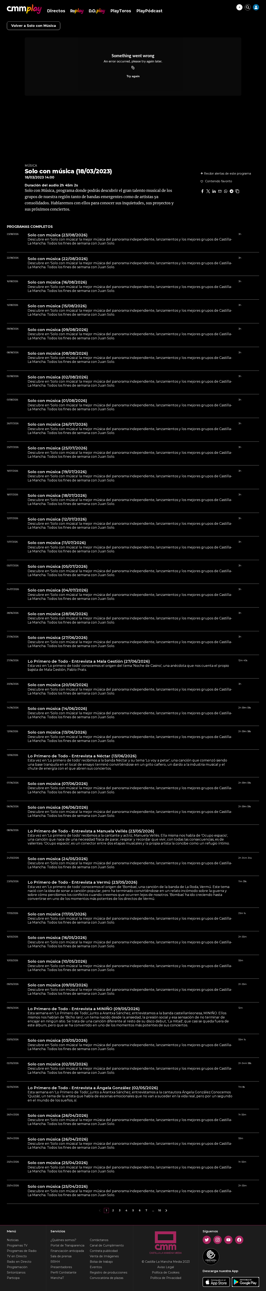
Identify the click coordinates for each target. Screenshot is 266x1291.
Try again (133, 76)
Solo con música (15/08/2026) (57, 306)
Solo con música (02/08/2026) (58, 377)
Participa (13, 1278)
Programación (17, 1267)
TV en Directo (17, 1256)
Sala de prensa (60, 1256)
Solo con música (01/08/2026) (57, 400)
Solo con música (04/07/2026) (58, 590)
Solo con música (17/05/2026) (57, 914)
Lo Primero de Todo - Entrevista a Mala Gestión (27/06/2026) (89, 661)
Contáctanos (99, 1240)
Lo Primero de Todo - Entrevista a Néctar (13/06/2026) (82, 756)
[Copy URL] (133, 67)
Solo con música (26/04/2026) (58, 1115)
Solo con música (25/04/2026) (58, 1163)
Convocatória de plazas (106, 1278)
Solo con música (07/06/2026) (58, 783)
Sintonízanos (16, 1272)
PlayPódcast (149, 11)
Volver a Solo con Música (33, 26)
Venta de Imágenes (104, 1256)
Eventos (96, 1267)
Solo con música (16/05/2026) (57, 937)
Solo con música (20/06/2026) (58, 685)
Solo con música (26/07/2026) (57, 424)
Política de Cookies (165, 1272)
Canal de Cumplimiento (107, 1245)
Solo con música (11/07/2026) (57, 543)
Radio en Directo (19, 1262)
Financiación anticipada (67, 1251)
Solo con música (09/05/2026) (58, 985)
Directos (56, 11)
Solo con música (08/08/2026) (58, 353)
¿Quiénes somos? (63, 1240)
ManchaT (57, 1278)
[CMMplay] (24, 9)
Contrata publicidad (104, 1251)
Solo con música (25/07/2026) (57, 448)
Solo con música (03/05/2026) (57, 1040)
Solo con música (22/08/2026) (58, 259)
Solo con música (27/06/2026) (57, 637)
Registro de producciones (108, 1272)
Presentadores (61, 1267)
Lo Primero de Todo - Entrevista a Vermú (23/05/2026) (82, 882)
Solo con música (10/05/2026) (57, 961)
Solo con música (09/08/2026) (58, 329)
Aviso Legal (165, 1267)
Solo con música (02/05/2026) (58, 1064)
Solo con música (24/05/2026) (58, 859)
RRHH (55, 1262)
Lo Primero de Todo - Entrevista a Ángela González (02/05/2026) (93, 1088)
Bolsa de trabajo (101, 1262)
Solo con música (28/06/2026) (58, 614)
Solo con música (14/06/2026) (57, 708)
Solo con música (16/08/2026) (57, 282)
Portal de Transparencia (67, 1245)
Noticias (12, 1240)
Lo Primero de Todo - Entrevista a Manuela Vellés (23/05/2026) (91, 831)
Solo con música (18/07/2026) (57, 495)
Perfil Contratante (63, 1272)
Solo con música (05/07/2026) (57, 566)
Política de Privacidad (165, 1278)
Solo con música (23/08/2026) (57, 235)
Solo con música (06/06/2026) (58, 807)
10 (159, 1210)
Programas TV (17, 1245)
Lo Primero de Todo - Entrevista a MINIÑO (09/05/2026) (84, 1009)
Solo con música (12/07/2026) (57, 519)
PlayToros (120, 11)
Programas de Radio (22, 1251)
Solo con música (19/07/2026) (57, 472)
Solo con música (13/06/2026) (57, 732)
